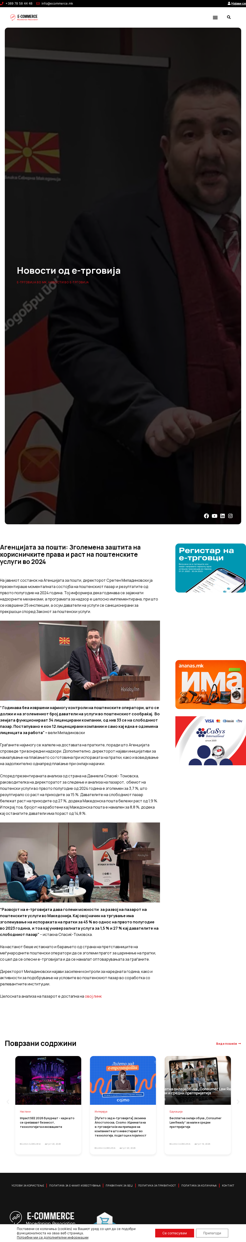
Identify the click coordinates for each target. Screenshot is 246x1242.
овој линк (93, 996)
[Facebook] (206, 516)
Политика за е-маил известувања (74, 1185)
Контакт (228, 1185)
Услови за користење (28, 1185)
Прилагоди (212, 1233)
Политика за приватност (157, 1185)
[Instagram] (230, 516)
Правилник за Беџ (119, 1185)
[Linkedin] (222, 516)
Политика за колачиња (199, 1185)
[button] (215, 17)
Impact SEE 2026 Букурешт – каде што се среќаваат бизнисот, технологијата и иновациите (47, 1122)
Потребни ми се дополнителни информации (52, 1237)
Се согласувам (174, 1233)
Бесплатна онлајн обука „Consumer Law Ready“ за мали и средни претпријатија (195, 1122)
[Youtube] (214, 516)
